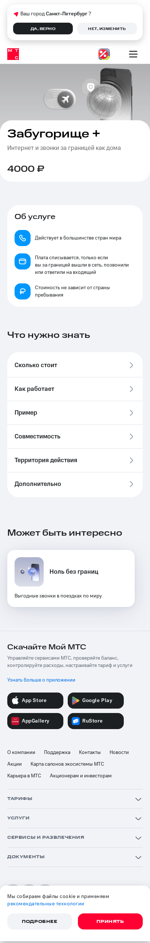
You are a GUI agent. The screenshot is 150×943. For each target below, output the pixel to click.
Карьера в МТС (24, 776)
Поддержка (57, 752)
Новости (119, 752)
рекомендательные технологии (45, 904)
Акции (14, 764)
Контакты (90, 752)
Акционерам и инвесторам (81, 776)
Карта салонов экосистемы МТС (67, 764)
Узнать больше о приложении (41, 680)
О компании (21, 752)
